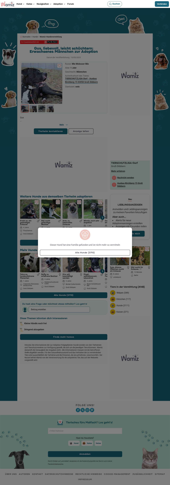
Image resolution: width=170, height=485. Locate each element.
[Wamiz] (7, 4)
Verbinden (162, 4)
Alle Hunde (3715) (85, 252)
